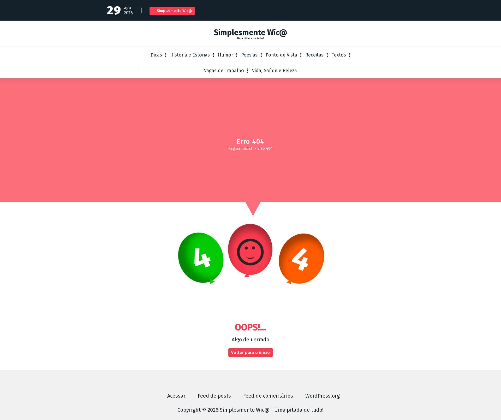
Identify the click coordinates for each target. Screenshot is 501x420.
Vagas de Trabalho (224, 70)
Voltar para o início (250, 352)
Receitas (314, 55)
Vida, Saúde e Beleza (274, 70)
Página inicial (240, 148)
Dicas (156, 55)
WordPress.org (322, 396)
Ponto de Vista (281, 55)
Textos (339, 55)
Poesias (249, 55)
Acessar (176, 396)
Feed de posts (214, 396)
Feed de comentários (268, 396)
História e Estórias (190, 55)
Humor (225, 55)
